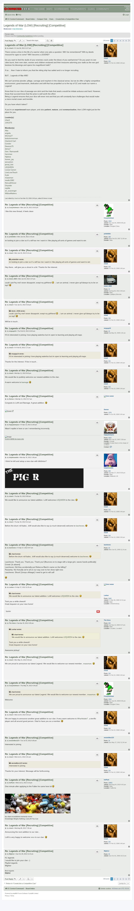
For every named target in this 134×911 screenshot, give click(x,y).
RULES (127, 10)
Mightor (106, 851)
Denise (106, 409)
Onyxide (8, 185)
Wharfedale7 (82, 719)
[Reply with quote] (97, 45)
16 (109, 740)
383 (109, 237)
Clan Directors (17, 29)
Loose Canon (10, 170)
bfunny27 (9, 136)
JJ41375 (8, 123)
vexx (33, 837)
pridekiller (107, 233)
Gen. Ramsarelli (11, 151)
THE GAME (39, 9)
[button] (129, 40)
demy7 (8, 149)
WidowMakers (11, 193)
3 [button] (117, 40)
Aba (6, 130)
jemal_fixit (9, 165)
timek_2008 (108, 286)
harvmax (8, 154)
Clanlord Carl (10, 141)
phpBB (15, 893)
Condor (8, 144)
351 (109, 61)
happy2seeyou (109, 435)
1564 (109, 221)
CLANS (91, 9)
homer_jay (9, 159)
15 (109, 331)
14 (109, 289)
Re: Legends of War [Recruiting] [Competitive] (29, 204)
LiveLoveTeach (11, 172)
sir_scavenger (11, 191)
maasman (9, 178)
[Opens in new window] (9, 411)
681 (109, 623)
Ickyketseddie (108, 468)
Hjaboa (8, 157)
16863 (110, 782)
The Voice (107, 620)
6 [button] (126, 40)
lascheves (80, 526)
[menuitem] (18, 15)
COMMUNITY (103, 9)
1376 (109, 412)
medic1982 (9, 180)
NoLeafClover (10, 183)
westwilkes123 (109, 737)
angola (8, 133)
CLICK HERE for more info (14, 439)
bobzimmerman (11, 138)
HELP (128, 8)
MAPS (49, 9)
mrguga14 (107, 328)
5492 (109, 598)
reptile (7, 188)
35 (109, 854)
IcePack (106, 779)
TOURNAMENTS (78, 9)
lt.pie (7, 175)
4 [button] (120, 40)
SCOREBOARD (61, 9)
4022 (109, 438)
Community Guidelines (25, 36)
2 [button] (114, 40)
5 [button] (123, 40)
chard (106, 58)
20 (109, 548)
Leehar (106, 595)
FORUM (127, 6)
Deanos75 (9, 146)
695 (109, 471)
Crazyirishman (109, 218)
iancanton (9, 162)
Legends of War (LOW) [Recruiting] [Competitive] (34, 25)
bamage (25, 382)
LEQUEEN (9, 167)
